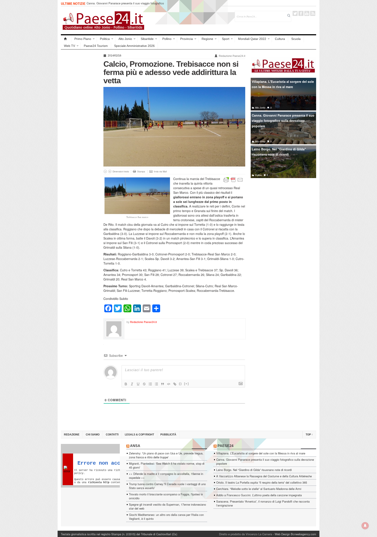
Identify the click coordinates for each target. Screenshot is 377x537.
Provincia (186, 39)
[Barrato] (144, 384)
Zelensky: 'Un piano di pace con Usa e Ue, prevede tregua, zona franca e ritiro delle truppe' (166, 455)
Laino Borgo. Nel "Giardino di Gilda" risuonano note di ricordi (279, 152)
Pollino (166, 39)
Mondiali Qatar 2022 (252, 39)
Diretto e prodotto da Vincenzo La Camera (245, 534)
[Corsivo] (132, 384)
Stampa (141, 171)
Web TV (69, 46)
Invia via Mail (160, 171)
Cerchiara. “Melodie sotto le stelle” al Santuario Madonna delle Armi (258, 489)
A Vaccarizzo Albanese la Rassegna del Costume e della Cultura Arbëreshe (264, 476)
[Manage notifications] (365, 525)
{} (180, 383)
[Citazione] (162, 384)
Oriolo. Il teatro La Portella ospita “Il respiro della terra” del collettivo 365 (261, 482)
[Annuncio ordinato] (150, 384)
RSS (312, 13)
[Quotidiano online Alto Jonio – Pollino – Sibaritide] (66, 38)
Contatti (112, 434)
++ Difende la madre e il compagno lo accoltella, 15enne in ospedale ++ (166, 476)
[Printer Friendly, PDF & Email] (233, 179)
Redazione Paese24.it (232, 56)
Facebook (300, 13)
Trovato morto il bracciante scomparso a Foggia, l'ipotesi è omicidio (166, 496)
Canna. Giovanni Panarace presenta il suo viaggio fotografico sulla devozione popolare (125, 5)
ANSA (135, 446)
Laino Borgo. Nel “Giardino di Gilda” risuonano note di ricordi (254, 470)
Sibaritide (147, 39)
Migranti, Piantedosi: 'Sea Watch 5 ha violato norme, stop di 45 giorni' (166, 465)
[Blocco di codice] (169, 384)
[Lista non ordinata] (156, 384)
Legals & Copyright (139, 434)
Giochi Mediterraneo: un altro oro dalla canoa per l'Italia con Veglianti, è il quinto (166, 517)
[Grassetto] (126, 384)
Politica (105, 39)
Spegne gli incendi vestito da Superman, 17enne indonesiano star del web (167, 506)
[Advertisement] (80, 118)
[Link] (175, 384)
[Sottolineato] (138, 384)
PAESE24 (225, 446)
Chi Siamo (92, 434)
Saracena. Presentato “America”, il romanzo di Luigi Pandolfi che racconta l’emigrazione (263, 503)
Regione (207, 39)
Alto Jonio (125, 39)
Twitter (295, 13)
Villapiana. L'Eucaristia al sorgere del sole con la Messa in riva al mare (283, 84)
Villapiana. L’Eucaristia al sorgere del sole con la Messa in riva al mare (260, 453)
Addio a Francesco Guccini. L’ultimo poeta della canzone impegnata (259, 495)
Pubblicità (168, 434)
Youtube (306, 13)
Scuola (296, 39)
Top (309, 434)
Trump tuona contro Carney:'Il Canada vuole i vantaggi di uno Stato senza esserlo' (167, 486)
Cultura (280, 39)
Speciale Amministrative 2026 (134, 46)
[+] (186, 383)
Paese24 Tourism (96, 46)
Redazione (71, 434)
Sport (225, 39)
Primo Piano (82, 39)
